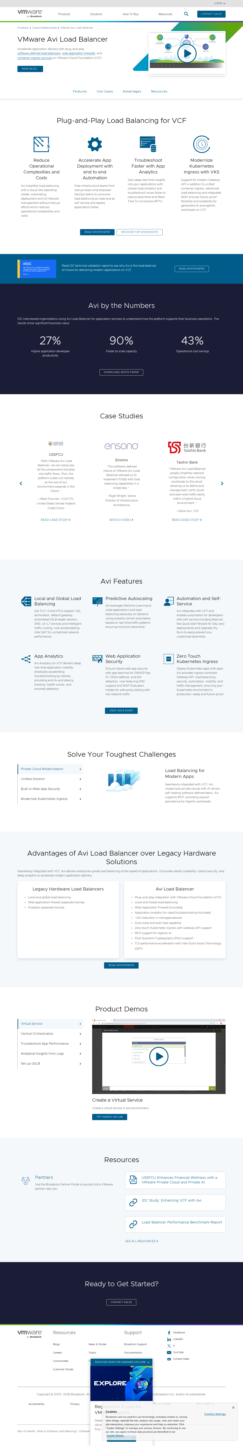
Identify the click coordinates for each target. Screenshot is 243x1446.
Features (80, 91)
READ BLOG (29, 69)
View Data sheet (121, 710)
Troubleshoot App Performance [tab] (45, 1043)
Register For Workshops (139, 232)
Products (64, 14)
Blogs (56, 1344)
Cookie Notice (115, 1435)
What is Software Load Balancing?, (57, 1431)
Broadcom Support (135, 1344)
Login (218, 3)
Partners (44, 1177)
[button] (21, 484)
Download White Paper (121, 372)
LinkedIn (178, 1339)
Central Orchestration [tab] (37, 1033)
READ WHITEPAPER (97, 232)
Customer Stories (63, 1369)
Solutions (96, 14)
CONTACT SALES (211, 14)
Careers (57, 1353)
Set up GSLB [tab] (30, 1063)
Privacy (75, 1404)
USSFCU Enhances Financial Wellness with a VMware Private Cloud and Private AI (179, 1180)
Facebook (179, 1332)
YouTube (178, 1352)
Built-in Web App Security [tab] (40, 789)
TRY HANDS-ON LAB (110, 1117)
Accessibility (36, 1404)
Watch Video (120, 520)
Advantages (132, 91)
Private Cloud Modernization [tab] (42, 769)
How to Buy (130, 14)
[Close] (233, 1408)
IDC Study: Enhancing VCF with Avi (171, 1200)
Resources (165, 14)
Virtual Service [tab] (32, 1023)
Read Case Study (54, 520)
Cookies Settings (215, 1414)
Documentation (133, 1353)
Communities (60, 1361)
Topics (92, 1353)
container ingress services (34, 58)
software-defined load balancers (39, 53)
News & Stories (98, 1344)
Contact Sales (181, 1359)
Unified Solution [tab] (33, 779)
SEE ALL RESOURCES (140, 1241)
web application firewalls (78, 53)
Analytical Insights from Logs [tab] (42, 1053)
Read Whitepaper (192, 269)
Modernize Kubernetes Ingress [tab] (44, 799)
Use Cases (105, 91)
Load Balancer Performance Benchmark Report (182, 1222)
